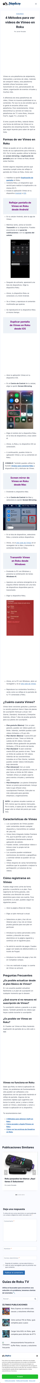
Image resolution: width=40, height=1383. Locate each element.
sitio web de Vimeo (23, 543)
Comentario (9, 1221)
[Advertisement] (20, 55)
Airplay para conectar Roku (22, 466)
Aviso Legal (32, 1380)
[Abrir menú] (36, 3)
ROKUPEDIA (20, 14)
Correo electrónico (12, 1258)
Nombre (8, 1249)
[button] (37, 1356)
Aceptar (20, 1376)
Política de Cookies (10, 1380)
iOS (24, 193)
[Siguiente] (34, 1172)
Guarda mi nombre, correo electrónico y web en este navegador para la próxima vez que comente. (20, 1265)
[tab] (16, 1194)
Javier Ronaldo (21, 31)
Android (18, 193)
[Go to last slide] (6, 1172)
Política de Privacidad (22, 1380)
